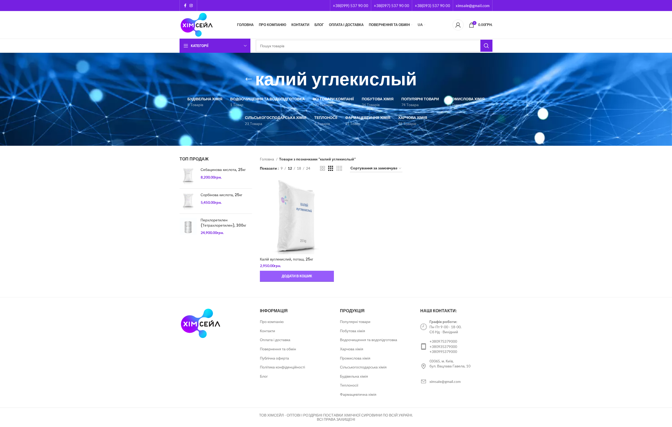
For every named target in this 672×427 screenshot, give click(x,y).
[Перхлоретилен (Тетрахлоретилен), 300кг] (188, 226)
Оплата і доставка (275, 339)
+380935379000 (443, 346)
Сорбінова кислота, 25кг (221, 194)
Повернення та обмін (278, 349)
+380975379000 (443, 341)
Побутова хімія (352, 331)
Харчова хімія (351, 349)
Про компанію (272, 321)
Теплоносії (349, 385)
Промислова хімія (355, 358)
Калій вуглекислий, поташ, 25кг (286, 259)
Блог (264, 376)
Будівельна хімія (354, 376)
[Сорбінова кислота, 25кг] (188, 201)
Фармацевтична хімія (358, 394)
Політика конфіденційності (282, 367)
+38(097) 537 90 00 (391, 5)
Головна (267, 159)
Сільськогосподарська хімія (363, 367)
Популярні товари (355, 321)
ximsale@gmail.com (473, 5)
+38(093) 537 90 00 (432, 5)
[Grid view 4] (339, 168)
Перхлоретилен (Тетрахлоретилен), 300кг (223, 223)
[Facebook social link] (185, 5)
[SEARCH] (486, 46)
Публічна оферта (274, 358)
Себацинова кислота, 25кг (223, 169)
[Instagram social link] (191, 5)
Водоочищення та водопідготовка (368, 339)
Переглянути (330, 189)
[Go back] (248, 79)
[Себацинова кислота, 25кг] (188, 175)
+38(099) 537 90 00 (350, 5)
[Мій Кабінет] (458, 25)
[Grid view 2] (322, 168)
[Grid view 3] (330, 168)
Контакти (267, 331)
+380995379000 (443, 351)
